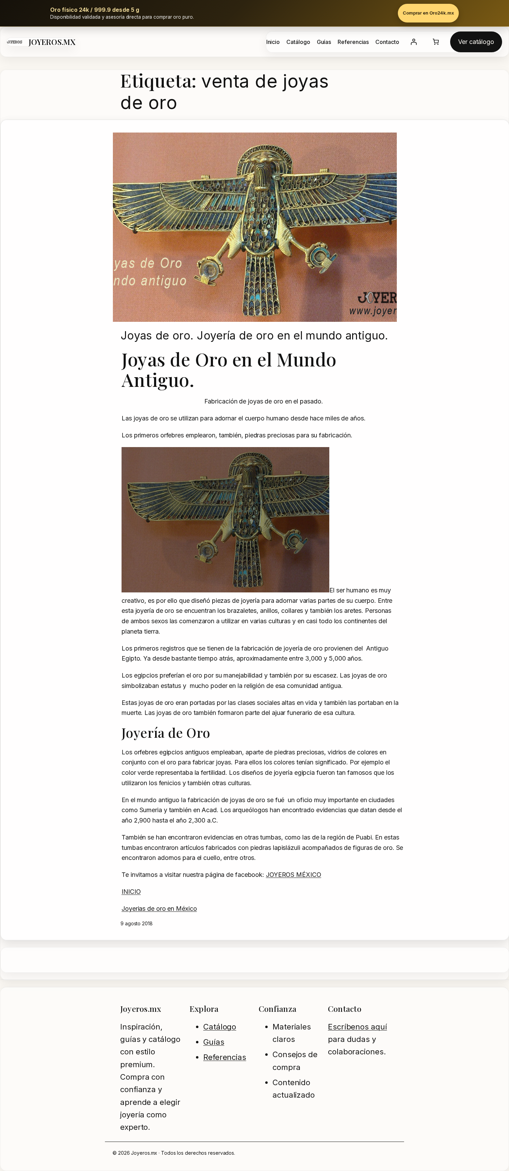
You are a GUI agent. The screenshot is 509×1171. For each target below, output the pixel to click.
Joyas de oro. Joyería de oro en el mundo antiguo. (254, 335)
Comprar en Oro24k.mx (428, 13)
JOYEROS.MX (52, 42)
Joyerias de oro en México (159, 908)
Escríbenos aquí (357, 1026)
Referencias (224, 1057)
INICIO (131, 891)
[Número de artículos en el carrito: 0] (436, 41)
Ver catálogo (476, 41)
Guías (213, 1041)
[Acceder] (413, 41)
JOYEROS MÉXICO (293, 874)
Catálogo (219, 1026)
